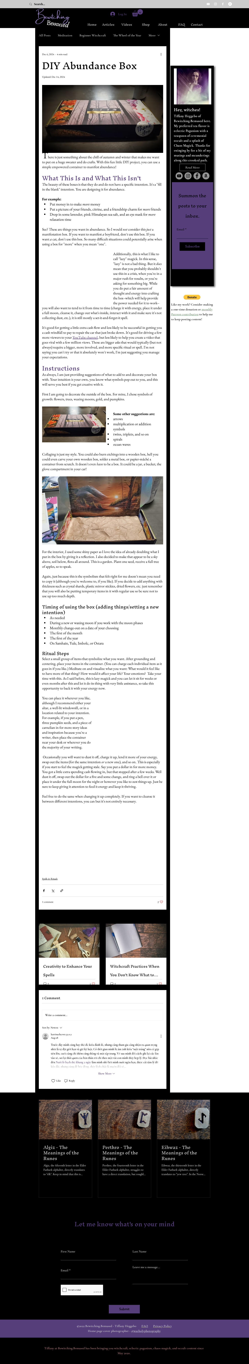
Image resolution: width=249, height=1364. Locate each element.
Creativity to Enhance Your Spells (67, 970)
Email (180, 229)
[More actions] (161, 54)
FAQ (144, 1326)
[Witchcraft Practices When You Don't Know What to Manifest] (136, 941)
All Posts (44, 35)
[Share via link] (61, 890)
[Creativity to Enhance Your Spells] (69, 941)
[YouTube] (208, 4)
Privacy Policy (162, 1326)
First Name (68, 1251)
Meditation (65, 35)
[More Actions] (161, 1036)
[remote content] (74, 278)
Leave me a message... (146, 1267)
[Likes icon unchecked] (53, 1081)
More (152, 35)
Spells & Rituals (50, 878)
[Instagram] (215, 4)
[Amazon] (230, 4)
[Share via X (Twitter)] (53, 890)
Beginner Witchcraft (92, 35)
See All (160, 917)
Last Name (139, 1251)
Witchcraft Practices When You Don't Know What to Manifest (134, 970)
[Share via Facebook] (44, 890)
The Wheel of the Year (127, 35)
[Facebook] (223, 4)
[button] (137, 12)
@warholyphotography (146, 1331)
